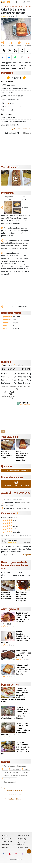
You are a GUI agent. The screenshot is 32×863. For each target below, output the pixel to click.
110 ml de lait (8, 110)
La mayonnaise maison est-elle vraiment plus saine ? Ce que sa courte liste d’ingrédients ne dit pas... (15, 712)
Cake (6, 769)
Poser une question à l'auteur (17, 471)
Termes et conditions (21, 843)
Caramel (25, 772)
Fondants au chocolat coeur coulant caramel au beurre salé (22, 596)
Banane (26, 769)
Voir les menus (7, 841)
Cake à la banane (10, 779)
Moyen (15, 323)
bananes (8, 106)
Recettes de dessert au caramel (15, 776)
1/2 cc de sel (8, 92)
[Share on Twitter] (21, 57)
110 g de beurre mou (11, 99)
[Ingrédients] (3, 431)
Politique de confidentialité (22, 839)
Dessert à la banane (11, 772)
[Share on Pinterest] (28, 57)
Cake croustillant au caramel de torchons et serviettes (22, 455)
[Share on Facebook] (2, 57)
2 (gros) (8, 103)
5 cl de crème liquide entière (14, 121)
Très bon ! (16, 317)
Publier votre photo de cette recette (16, 486)
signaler (28, 555)
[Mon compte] (20, 2)
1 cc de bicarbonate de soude (15, 89)
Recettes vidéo (7, 838)
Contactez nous (23, 835)
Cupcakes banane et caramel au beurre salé (6, 595)
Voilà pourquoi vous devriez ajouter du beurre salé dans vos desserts (23, 669)
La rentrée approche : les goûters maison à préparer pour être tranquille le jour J (15, 748)
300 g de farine (9, 85)
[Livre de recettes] (16, 2)
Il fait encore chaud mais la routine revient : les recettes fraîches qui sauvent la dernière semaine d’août (15, 695)
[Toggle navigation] (28, 2)
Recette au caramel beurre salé (15, 766)
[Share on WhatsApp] (15, 57)
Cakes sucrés (15, 769)
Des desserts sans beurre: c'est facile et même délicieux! (23, 654)
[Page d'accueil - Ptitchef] (2, 6)
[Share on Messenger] (9, 57)
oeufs (6, 103)
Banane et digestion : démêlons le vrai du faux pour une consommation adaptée (15, 637)
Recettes (5, 835)
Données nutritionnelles (21, 129)
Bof (14, 326)
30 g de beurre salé (11, 125)
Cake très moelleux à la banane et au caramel (6, 454)
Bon (14, 320)
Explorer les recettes (9, 788)
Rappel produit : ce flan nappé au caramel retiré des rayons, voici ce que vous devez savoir (15, 618)
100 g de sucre (9, 118)
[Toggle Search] (24, 2)
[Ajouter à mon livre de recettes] (28, 51)
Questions (5, 844)
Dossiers (5, 847)
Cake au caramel (10, 782)
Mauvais (16, 328)
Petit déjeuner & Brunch (14, 799)
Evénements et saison (14, 795)
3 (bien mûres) (12, 106)
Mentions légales (23, 848)
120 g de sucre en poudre (13, 96)
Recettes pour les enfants (15, 790)
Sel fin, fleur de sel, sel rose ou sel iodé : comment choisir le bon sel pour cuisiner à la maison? (15, 729)
